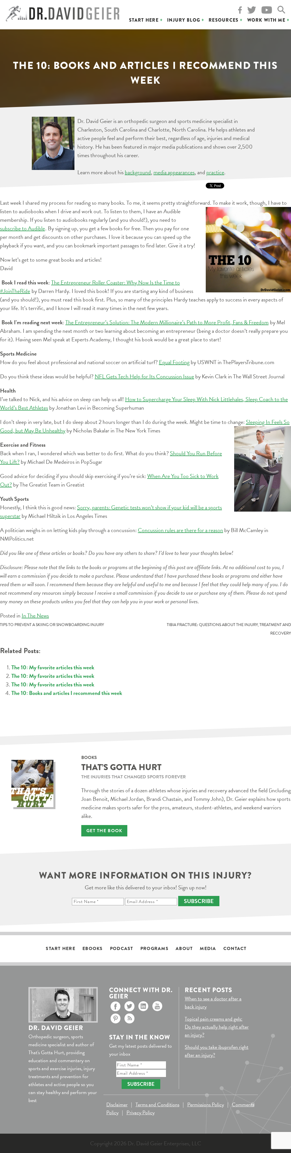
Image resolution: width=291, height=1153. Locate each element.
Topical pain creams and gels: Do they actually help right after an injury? (217, 1027)
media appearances (174, 172)
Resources (224, 20)
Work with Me (266, 20)
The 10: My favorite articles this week (52, 667)
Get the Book (104, 830)
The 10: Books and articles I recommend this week (66, 693)
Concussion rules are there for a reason (180, 530)
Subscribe (199, 901)
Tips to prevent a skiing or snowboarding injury (52, 625)
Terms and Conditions (157, 1104)
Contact (235, 948)
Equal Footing (174, 362)
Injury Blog (183, 20)
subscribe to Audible (22, 228)
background (138, 172)
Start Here (144, 20)
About (184, 948)
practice (215, 172)
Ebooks (92, 948)
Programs (154, 948)
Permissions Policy (205, 1104)
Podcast (121, 948)
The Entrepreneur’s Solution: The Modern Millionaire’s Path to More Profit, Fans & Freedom (167, 322)
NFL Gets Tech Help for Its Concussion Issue (144, 376)
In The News (35, 615)
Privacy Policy (140, 1112)
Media (208, 948)
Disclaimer (117, 1104)
